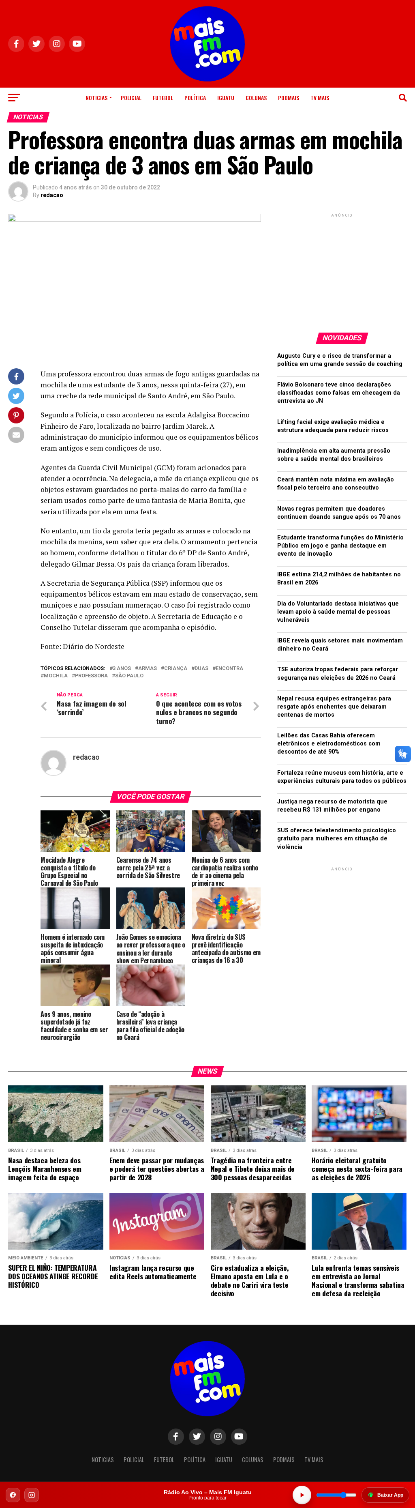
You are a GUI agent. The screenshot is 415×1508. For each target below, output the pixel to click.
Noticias (96, 97)
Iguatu (225, 97)
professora (91, 676)
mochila (56, 676)
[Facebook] (13, 1495)
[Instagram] (31, 1495)
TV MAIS (319, 97)
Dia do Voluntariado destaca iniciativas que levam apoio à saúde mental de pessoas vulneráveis (338, 611)
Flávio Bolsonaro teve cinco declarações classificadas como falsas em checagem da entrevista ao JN (338, 392)
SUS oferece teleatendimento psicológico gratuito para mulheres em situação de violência (336, 838)
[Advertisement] (342, 269)
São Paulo (129, 676)
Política (195, 97)
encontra (229, 668)
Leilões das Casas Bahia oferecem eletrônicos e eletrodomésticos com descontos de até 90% (329, 743)
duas (201, 668)
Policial (131, 97)
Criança (175, 668)
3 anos (122, 668)
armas (147, 668)
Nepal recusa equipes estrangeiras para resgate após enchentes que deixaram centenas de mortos (334, 706)
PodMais (288, 97)
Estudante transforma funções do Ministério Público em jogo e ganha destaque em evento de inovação (340, 545)
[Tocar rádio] (302, 1495)
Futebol (163, 97)
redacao (52, 195)
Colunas (256, 97)
